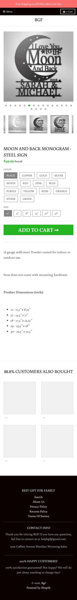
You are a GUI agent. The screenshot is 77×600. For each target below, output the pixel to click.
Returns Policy (38, 511)
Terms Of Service (38, 516)
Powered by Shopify (39, 587)
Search (38, 497)
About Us (38, 501)
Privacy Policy (38, 506)
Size (6, 207)
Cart (69, 11)
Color (8, 169)
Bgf (39, 19)
